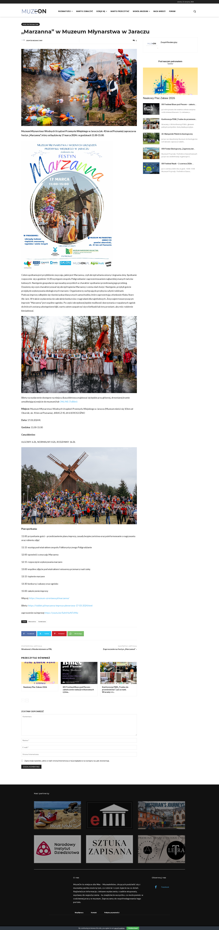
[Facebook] (156, 887)
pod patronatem (30, 24)
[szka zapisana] (109, 849)
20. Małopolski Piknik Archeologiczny (177, 134)
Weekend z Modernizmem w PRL (36, 649)
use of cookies (119, 928)
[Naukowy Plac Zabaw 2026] (39, 673)
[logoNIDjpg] (57, 849)
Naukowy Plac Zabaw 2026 (35, 687)
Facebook (165, 887)
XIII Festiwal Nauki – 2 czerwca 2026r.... (177, 164)
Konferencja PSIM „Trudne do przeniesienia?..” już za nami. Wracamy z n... (115, 689)
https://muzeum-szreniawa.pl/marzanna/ (49, 598)
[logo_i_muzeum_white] (109, 815)
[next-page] (27, 700)
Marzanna (32, 622)
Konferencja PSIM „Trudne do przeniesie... (179, 119)
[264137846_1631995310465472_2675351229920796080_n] (161, 815)
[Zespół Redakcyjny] (23, 40)
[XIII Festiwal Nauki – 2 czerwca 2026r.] (151, 168)
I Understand (133, 928)
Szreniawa (42, 622)
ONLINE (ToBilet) (68, 401)
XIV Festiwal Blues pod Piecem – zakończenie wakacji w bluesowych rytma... (78, 689)
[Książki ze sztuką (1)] (161, 849)
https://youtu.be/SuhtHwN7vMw (61, 612)
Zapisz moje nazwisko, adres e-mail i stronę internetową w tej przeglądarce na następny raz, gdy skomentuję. (66, 761)
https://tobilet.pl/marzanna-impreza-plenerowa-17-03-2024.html (60, 605)
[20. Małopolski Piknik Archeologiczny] (151, 138)
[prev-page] (22, 700)
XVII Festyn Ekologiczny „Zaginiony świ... (178, 149)
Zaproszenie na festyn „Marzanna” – (120, 649)
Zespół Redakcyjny (34, 40)
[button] (195, 11)
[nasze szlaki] (57, 815)
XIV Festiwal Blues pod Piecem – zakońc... (178, 104)
